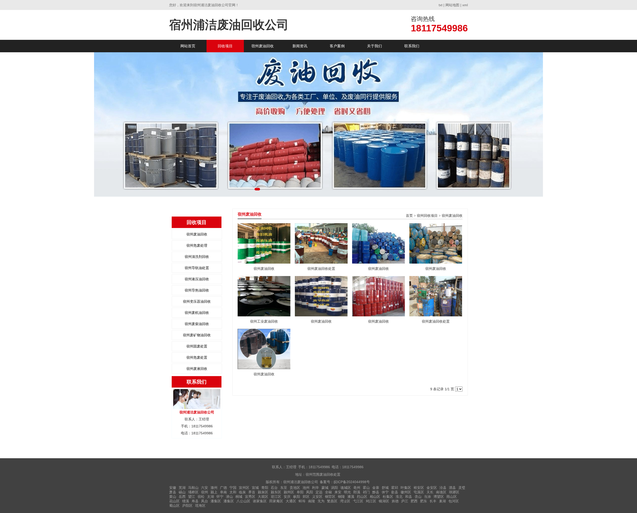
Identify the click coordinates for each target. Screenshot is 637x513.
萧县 (172, 492)
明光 (347, 492)
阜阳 (300, 492)
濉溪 (350, 497)
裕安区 (419, 488)
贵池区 (295, 488)
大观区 (263, 497)
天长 (429, 492)
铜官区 (330, 497)
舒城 (385, 488)
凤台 (204, 501)
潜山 (229, 497)
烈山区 (362, 497)
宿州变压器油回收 (197, 301)
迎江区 (276, 497)
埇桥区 (193, 492)
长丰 (432, 501)
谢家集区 (260, 501)
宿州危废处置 (196, 357)
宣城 (255, 488)
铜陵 (341, 497)
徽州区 (406, 492)
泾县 (442, 488)
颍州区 (289, 492)
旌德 (395, 501)
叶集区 (406, 488)
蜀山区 (174, 506)
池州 (306, 488)
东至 (283, 488)
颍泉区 (263, 492)
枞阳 (296, 497)
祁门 (366, 492)
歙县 (394, 492)
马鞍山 (193, 488)
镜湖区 (384, 501)
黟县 (375, 492)
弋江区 (358, 501)
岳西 (182, 497)
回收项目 (225, 46)
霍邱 (394, 488)
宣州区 (244, 488)
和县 (408, 497)
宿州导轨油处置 (197, 268)
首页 (409, 216)
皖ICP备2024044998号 (352, 482)
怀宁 (219, 497)
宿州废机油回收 (197, 313)
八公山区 (243, 501)
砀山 (182, 492)
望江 (191, 497)
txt (440, 5)
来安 (337, 492)
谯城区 (345, 488)
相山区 (375, 497)
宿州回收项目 (427, 216)
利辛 (315, 488)
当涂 (427, 497)
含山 (418, 497)
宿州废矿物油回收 (197, 335)
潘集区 (216, 501)
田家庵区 (276, 501)
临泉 (242, 492)
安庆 (287, 497)
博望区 (438, 497)
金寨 (375, 488)
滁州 (214, 488)
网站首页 (187, 46)
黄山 (172, 497)
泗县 (452, 488)
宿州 (204, 492)
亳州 (356, 488)
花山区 (174, 501)
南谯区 (441, 492)
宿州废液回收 (196, 369)
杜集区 (388, 497)
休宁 (385, 492)
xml (465, 5)
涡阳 (334, 488)
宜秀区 (250, 497)
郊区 (306, 497)
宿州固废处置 (196, 346)
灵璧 (461, 488)
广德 (223, 488)
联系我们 (411, 46)
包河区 (453, 501)
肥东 (423, 501)
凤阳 (309, 492)
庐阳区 (187, 506)
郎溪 (356, 492)
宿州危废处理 (196, 245)
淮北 (399, 497)
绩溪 (185, 501)
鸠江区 (371, 501)
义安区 (317, 497)
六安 (204, 488)
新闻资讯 (299, 46)
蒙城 (324, 488)
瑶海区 (200, 506)
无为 (321, 501)
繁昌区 (332, 501)
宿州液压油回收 (197, 279)
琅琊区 (454, 492)
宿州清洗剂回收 (197, 257)
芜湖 (182, 488)
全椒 (328, 492)
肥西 (414, 501)
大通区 (291, 501)
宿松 (201, 497)
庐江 (404, 501)
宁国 (232, 488)
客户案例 (337, 46)
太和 (232, 492)
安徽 (172, 488)
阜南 (223, 492)
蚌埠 (302, 501)
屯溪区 (419, 492)
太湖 (210, 497)
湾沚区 (345, 501)
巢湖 (442, 501)
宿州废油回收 (262, 46)
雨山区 (451, 497)
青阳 (264, 488)
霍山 (366, 488)
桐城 (238, 497)
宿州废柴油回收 (197, 324)
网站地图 (452, 5)
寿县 (195, 501)
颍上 (214, 492)
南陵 (311, 501)
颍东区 (276, 492)
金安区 (431, 488)
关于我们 (374, 46)
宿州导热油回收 (197, 290)
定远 (319, 492)
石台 (274, 488)
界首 (251, 492)
